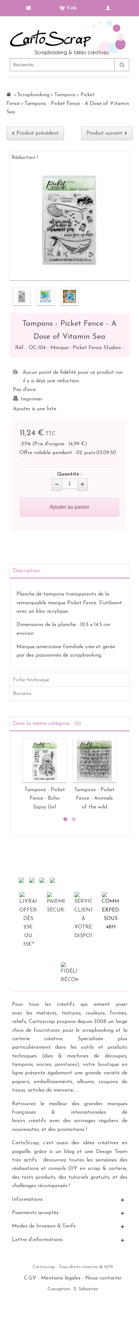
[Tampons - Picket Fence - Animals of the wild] (94, 760)
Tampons (65, 95)
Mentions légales (60, 1278)
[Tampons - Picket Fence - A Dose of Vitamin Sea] (21, 296)
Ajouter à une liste (34, 409)
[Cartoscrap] (69, 23)
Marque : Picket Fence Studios (86, 347)
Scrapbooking (33, 95)
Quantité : (69, 474)
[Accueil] (8, 94)
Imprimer (31, 399)
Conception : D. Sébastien (73, 1289)
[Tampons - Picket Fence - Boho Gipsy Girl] (44, 760)
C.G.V (30, 1278)
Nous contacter (103, 1278)
